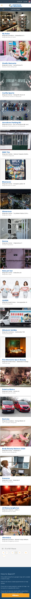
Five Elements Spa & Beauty (14, 360)
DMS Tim (6, 152)
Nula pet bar (7, 271)
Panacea (6, 478)
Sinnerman (7, 211)
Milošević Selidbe (9, 330)
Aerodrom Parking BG (11, 122)
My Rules (6, 34)
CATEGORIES (15, 9)
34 (26, 552)
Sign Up (19, 1)
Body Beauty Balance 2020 (13, 449)
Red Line (5, 419)
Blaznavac (6, 182)
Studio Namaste (9, 63)
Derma (5, 241)
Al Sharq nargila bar (10, 508)
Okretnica (6, 538)
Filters (15, 595)
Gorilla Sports (8, 93)
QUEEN (5, 300)
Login (25, 1)
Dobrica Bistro (8, 389)
